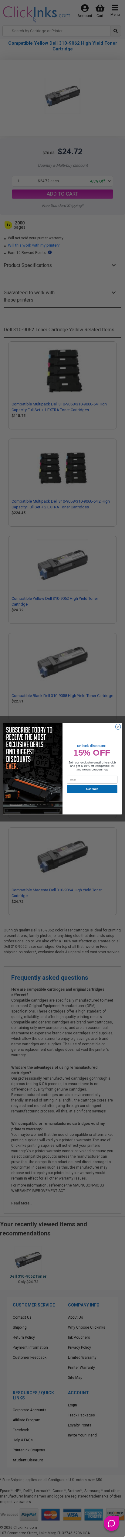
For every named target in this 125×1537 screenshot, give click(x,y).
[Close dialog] (118, 726)
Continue (92, 789)
